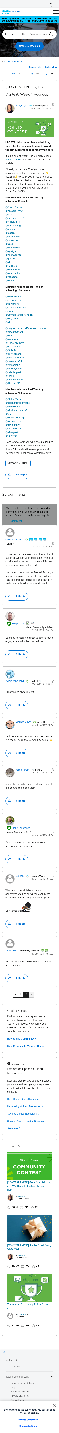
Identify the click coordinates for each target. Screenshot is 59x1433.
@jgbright (10, 251)
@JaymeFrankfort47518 (19, 315)
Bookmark (35, 67)
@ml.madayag (13, 255)
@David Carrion (14, 207)
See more (12, 1128)
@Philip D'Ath (13, 399)
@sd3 (8, 215)
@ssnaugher (12, 339)
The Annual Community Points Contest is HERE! (28, 1306)
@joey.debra (12, 319)
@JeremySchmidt (15, 369)
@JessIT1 (10, 244)
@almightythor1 (14, 332)
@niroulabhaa (13, 429)
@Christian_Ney (14, 343)
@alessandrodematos (17, 403)
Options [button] (51, 105)
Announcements (13, 61)
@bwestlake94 (13, 361)
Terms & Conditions (20, 1392)
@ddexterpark (13, 372)
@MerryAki (11, 432)
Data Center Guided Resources (24, 1099)
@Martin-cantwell (15, 297)
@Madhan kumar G (16, 410)
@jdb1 (9, 322)
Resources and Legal (18, 1377)
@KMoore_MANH (15, 211)
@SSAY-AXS (12, 347)
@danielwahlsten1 (15, 308)
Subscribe (51, 67)
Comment (16, 521)
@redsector (11, 277)
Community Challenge (18, 463)
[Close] (54, 1405)
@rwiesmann (12, 365)
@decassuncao (14, 380)
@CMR (9, 414)
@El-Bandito (12, 270)
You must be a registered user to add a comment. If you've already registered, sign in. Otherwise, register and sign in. (28, 512)
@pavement (12, 304)
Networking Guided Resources (23, 1106)
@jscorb (10, 233)
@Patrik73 (11, 266)
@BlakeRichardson (15, 407)
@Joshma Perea (14, 358)
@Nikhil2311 (12, 222)
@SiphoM (10, 350)
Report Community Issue (22, 1383)
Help (13, 1388)
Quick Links (12, 1360)
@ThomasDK (12, 383)
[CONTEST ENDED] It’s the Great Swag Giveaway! (29, 1247)
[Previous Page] (15, 995)
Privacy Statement (28, 1419)
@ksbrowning (13, 226)
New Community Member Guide (25, 1046)
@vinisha (10, 229)
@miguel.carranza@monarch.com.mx (26, 328)
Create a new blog (29, 46)
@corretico (11, 240)
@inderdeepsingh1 (16, 418)
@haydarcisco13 (14, 218)
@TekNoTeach (13, 354)
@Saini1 (10, 336)
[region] (29, 1417)
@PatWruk (11, 436)
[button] (29, 127)
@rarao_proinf (13, 300)
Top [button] (4, 1352)
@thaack (10, 376)
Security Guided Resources (22, 1113)
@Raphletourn (13, 237)
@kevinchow (12, 425)
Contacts (15, 1367)
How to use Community (20, 1038)
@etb (8, 262)
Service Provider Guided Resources (26, 1121)
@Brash (9, 311)
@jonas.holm (12, 273)
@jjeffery (10, 259)
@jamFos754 (12, 248)
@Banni (9, 281)
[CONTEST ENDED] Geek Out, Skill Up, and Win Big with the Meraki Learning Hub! (29, 1186)
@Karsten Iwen (13, 421)
